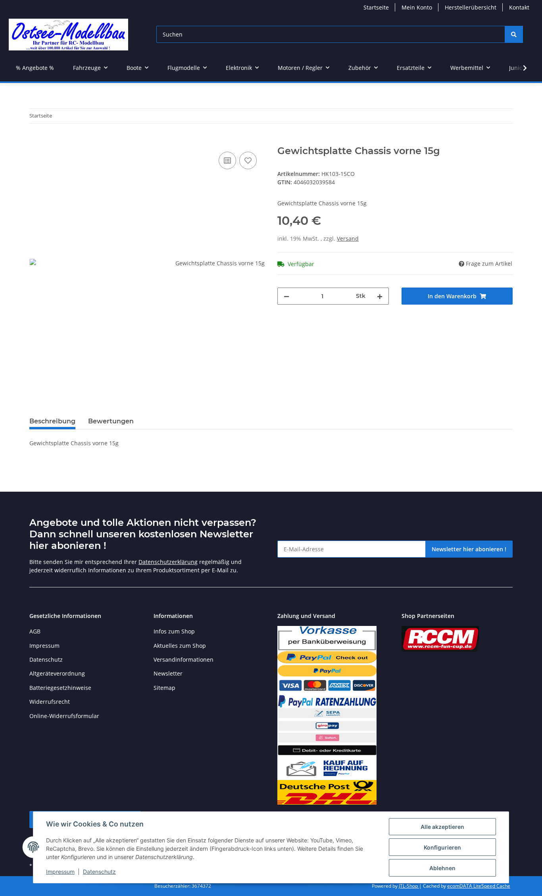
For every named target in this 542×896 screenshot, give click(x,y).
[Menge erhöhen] (379, 296)
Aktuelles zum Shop (180, 645)
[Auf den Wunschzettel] (248, 160)
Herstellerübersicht (470, 7)
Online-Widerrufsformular (64, 716)
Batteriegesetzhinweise (60, 687)
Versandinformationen (183, 659)
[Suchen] (514, 34)
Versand (348, 238)
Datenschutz (99, 871)
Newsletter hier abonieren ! (469, 549)
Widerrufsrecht (49, 701)
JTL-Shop (409, 885)
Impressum (60, 871)
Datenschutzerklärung (168, 562)
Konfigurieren (442, 847)
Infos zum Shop (174, 631)
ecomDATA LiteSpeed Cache (478, 885)
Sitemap (164, 687)
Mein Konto (417, 7)
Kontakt (519, 7)
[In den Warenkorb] (35, 141)
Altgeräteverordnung (57, 673)
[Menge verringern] (286, 296)
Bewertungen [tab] (111, 421)
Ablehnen (442, 868)
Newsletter (168, 673)
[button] (519, 68)
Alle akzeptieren (442, 826)
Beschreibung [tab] (52, 421)
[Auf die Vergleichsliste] (227, 160)
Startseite (376, 7)
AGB (34, 631)
